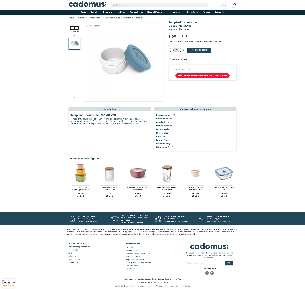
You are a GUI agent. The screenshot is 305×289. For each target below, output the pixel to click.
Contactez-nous (132, 266)
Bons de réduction (76, 259)
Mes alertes (73, 262)
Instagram (212, 273)
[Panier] (234, 4)
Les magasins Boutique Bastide (138, 262)
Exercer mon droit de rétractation (152, 282)
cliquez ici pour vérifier (172, 279)
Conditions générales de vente (138, 253)
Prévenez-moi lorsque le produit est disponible (202, 75)
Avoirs (71, 253)
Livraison (129, 247)
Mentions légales (132, 250)
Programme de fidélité (135, 259)
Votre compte (76, 243)
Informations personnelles (79, 247)
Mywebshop (185, 286)
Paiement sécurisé (133, 256)
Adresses (72, 256)
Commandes (74, 250)
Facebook (207, 273)
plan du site (130, 269)
